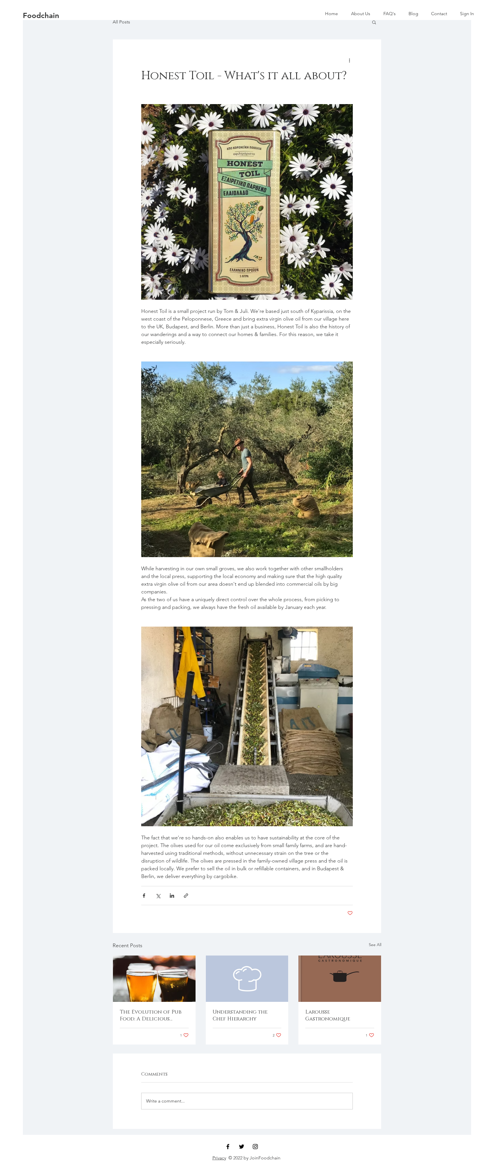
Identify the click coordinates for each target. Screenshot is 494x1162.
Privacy (219, 1158)
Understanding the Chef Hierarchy (240, 1015)
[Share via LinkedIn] (172, 895)
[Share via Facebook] (144, 895)
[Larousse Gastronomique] (339, 979)
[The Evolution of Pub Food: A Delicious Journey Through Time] (154, 979)
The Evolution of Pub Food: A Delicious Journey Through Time (152, 1015)
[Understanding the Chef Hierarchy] (247, 979)
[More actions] (349, 60)
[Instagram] (255, 1146)
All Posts (121, 22)
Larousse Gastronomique (327, 1015)
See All (375, 944)
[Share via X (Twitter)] (158, 895)
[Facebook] (227, 1146)
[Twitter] (241, 1146)
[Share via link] (186, 895)
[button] (374, 22)
